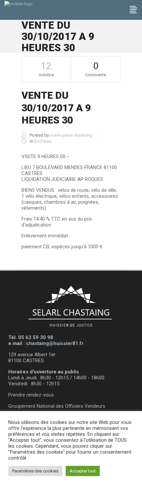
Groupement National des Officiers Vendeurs (56, 406)
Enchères (43, 141)
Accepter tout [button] (83, 471)
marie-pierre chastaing (71, 135)
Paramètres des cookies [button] (35, 471)
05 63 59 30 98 (35, 337)
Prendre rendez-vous (31, 395)
